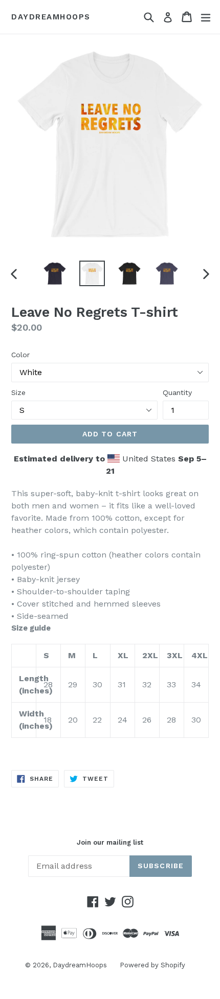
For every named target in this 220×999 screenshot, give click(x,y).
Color (20, 355)
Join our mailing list (110, 842)
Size (18, 392)
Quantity (177, 392)
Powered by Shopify (152, 965)
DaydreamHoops (51, 16)
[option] (54, 273)
